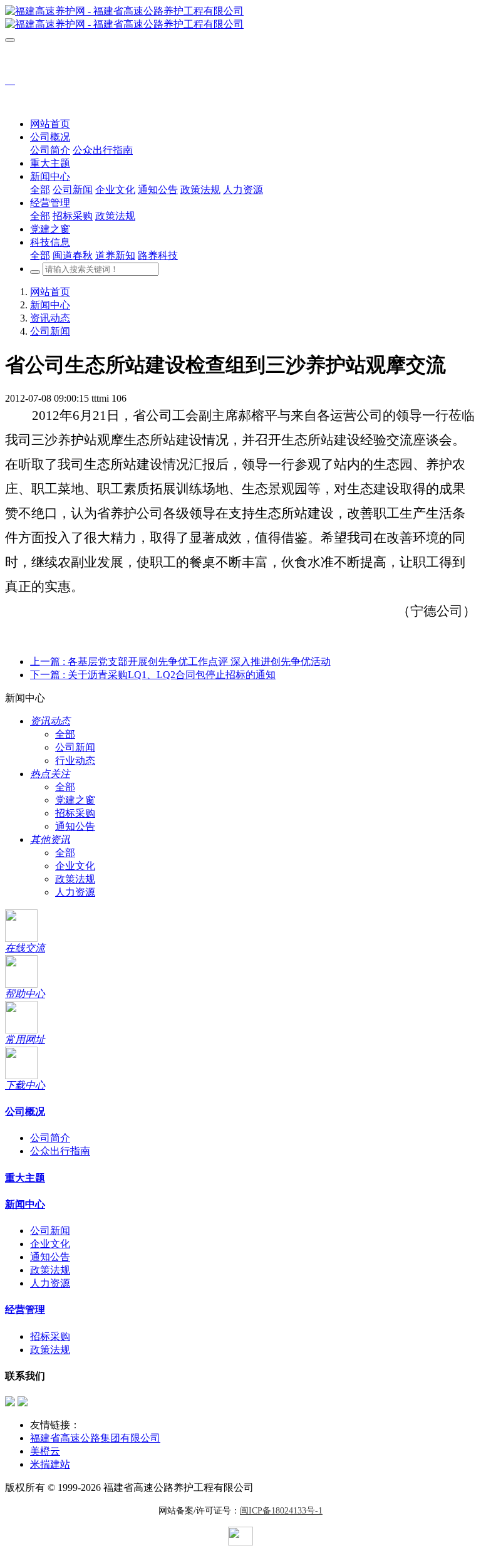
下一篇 (153, 674)
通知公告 (75, 826)
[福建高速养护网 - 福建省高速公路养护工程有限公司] (240, 18)
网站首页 (50, 123)
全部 (40, 189)
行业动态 (75, 760)
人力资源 (75, 892)
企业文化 (75, 865)
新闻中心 (50, 305)
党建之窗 (75, 800)
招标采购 (75, 813)
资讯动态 (50, 318)
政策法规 (75, 879)
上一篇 (180, 661)
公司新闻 (50, 331)
